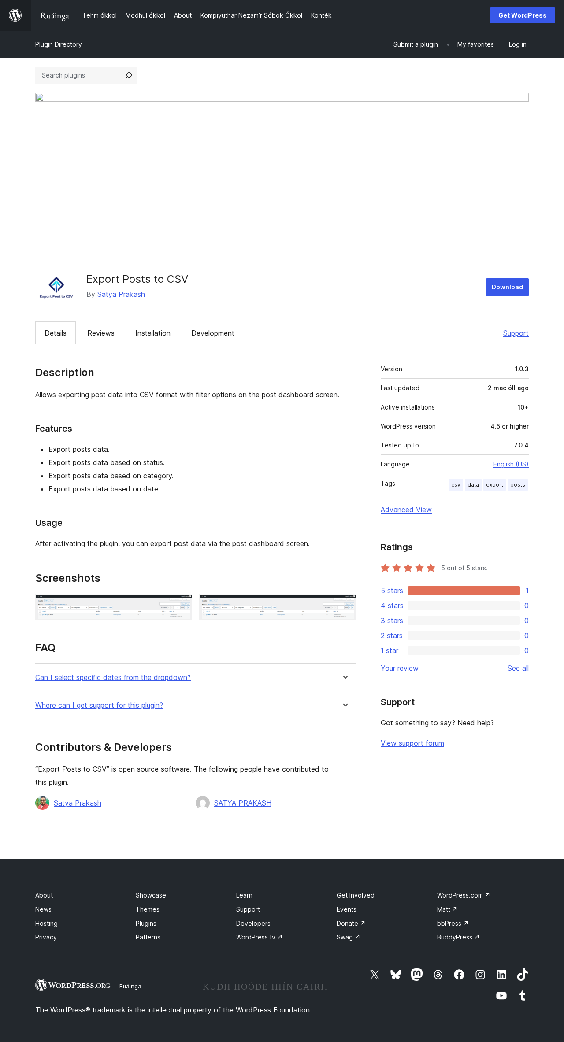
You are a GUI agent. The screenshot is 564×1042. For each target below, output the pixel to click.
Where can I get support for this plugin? (99, 705)
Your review (400, 668)
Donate (351, 923)
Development (212, 333)
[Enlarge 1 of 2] (180, 605)
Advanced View (406, 509)
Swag (348, 937)
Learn (244, 895)
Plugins (146, 923)
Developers (253, 923)
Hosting (46, 923)
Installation (153, 333)
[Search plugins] (128, 75)
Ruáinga (130, 986)
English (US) (511, 464)
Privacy (46, 937)
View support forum (412, 743)
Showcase (151, 895)
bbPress (453, 923)
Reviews (101, 333)
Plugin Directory (58, 44)
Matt (447, 909)
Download (507, 287)
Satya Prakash (121, 294)
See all (518, 668)
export (494, 484)
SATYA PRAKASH (242, 802)
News (43, 909)
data (473, 484)
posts (517, 484)
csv (455, 484)
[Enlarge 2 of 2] (344, 605)
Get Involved (356, 895)
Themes (148, 909)
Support (516, 333)
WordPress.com (463, 895)
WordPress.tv (259, 937)
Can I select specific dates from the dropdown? (113, 677)
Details (56, 333)
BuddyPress (458, 937)
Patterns (148, 937)
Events (346, 909)
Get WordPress (522, 15)
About (44, 895)
